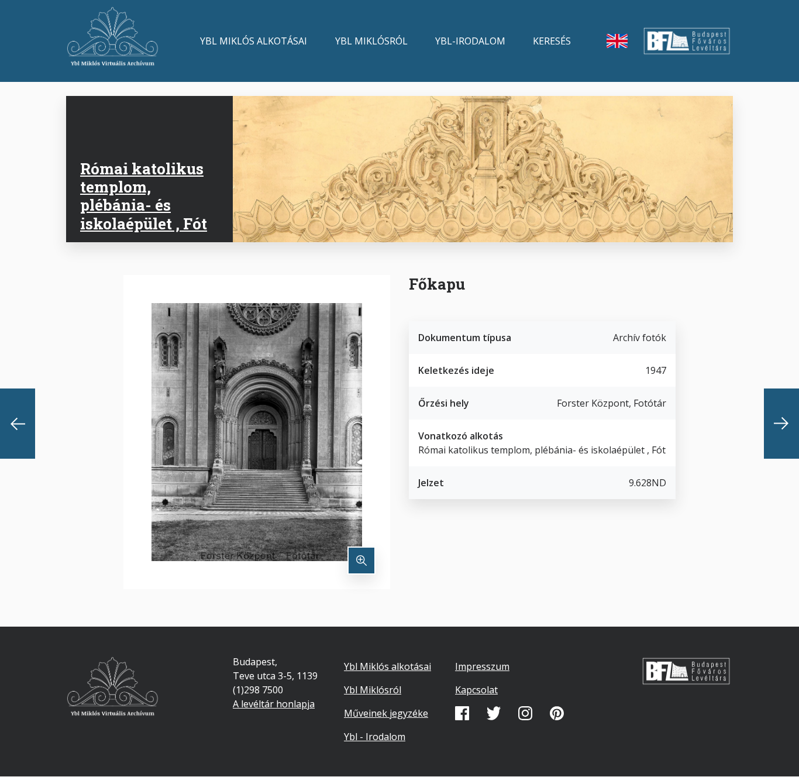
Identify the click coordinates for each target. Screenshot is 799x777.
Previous (17, 423)
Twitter (494, 713)
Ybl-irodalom (470, 41)
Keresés (552, 41)
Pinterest (557, 713)
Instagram (525, 713)
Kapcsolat (476, 689)
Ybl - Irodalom (374, 736)
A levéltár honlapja (274, 703)
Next (781, 423)
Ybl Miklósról (371, 41)
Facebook (462, 713)
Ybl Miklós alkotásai (253, 41)
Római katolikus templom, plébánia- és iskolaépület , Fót (143, 196)
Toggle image (361, 560)
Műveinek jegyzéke (386, 713)
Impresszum (482, 666)
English (617, 41)
